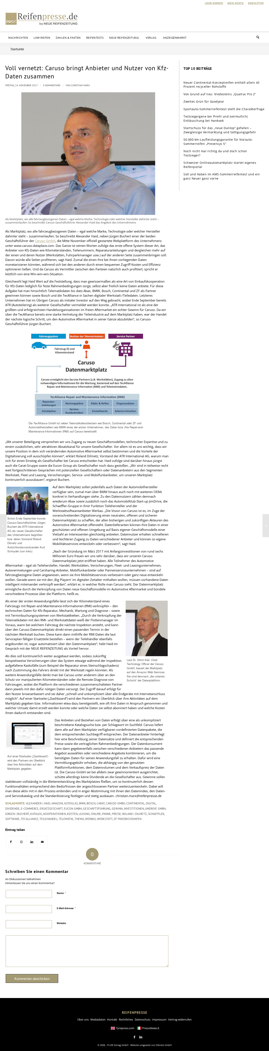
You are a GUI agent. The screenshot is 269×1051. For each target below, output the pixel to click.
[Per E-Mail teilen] (42, 842)
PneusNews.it (150, 1028)
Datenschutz (142, 1019)
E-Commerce (29, 808)
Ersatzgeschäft (51, 808)
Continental (135, 803)
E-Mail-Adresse (66, 908)
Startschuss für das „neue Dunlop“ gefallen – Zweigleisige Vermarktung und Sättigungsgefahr (219, 130)
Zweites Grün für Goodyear (203, 101)
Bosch (91, 803)
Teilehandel (48, 819)
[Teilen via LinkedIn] (32, 842)
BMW (82, 803)
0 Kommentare (51, 85)
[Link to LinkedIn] (141, 1037)
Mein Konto (235, 3)
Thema (79, 819)
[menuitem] (214, 3)
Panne (106, 814)
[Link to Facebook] (134, 1037)
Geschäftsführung (97, 808)
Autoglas (71, 803)
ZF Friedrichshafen (127, 819)
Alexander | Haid (38, 803)
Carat (101, 803)
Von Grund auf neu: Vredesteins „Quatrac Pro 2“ (219, 94)
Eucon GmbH (73, 808)
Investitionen (134, 808)
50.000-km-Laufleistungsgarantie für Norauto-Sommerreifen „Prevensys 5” (218, 141)
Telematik (66, 819)
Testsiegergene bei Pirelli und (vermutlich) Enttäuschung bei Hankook (215, 118)
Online (96, 814)
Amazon (57, 803)
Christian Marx (80, 85)
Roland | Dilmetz (134, 814)
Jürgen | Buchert (17, 814)
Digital (151, 803)
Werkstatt (104, 819)
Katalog (36, 814)
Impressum (159, 1019)
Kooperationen (54, 814)
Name (61, 893)
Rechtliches (126, 1019)
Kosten (72, 814)
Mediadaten (97, 1019)
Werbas (90, 819)
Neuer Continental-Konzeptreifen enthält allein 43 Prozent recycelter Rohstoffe (221, 85)
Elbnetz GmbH (164, 1045)
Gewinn (117, 808)
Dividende (12, 808)
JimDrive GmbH (155, 808)
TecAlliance (29, 819)
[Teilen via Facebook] (10, 842)
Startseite (17, 49)
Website (61, 923)
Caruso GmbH (45, 241)
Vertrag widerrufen (180, 1019)
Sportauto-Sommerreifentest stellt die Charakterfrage (223, 109)
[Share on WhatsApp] (21, 842)
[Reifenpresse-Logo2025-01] (41, 18)
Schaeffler (156, 814)
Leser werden (214, 3)
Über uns (83, 1019)
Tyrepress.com (125, 1028)
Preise (116, 814)
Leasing (84, 814)
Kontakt (112, 1019)
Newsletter (256, 3)
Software (12, 819)
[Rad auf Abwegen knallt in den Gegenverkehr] (3, 525)
